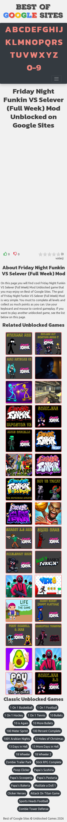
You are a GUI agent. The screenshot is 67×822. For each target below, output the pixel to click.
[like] (5, 254)
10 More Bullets (43, 723)
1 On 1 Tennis (36, 715)
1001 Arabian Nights (17, 738)
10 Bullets (56, 715)
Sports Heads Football (33, 801)
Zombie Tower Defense (33, 808)
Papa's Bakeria (20, 785)
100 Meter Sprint (17, 731)
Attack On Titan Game (45, 793)
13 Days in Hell (18, 746)
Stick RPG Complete (48, 762)
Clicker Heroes (17, 793)
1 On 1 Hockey (13, 715)
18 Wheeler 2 (43, 754)
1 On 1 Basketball (21, 707)
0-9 (34, 67)
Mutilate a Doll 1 (45, 785)
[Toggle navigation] (56, 78)
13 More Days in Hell (45, 746)
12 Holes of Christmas (49, 738)
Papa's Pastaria (47, 777)
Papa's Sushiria (44, 770)
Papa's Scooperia (21, 777)
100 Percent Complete (47, 731)
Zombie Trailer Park (18, 762)
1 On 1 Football (47, 707)
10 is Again (21, 723)
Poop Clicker (21, 770)
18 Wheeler (23, 754)
